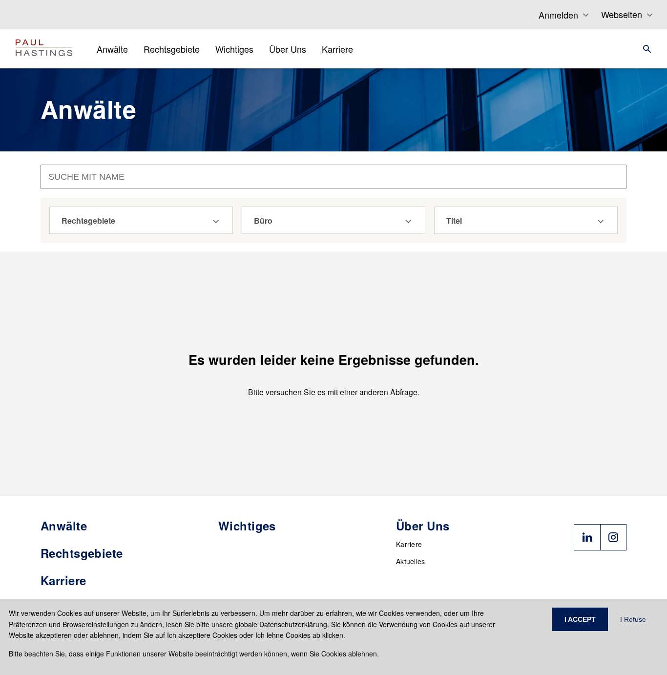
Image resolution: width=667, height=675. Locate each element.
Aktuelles (410, 561)
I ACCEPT (580, 619)
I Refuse (633, 619)
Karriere (409, 544)
